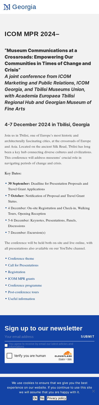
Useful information (21, 298)
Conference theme (21, 258)
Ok (35, 398)
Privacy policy (56, 398)
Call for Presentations (23, 265)
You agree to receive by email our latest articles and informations (41, 345)
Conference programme (25, 285)
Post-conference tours (23, 292)
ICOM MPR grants (21, 278)
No (42, 398)
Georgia (24, 6)
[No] (93, 391)
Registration (16, 271)
